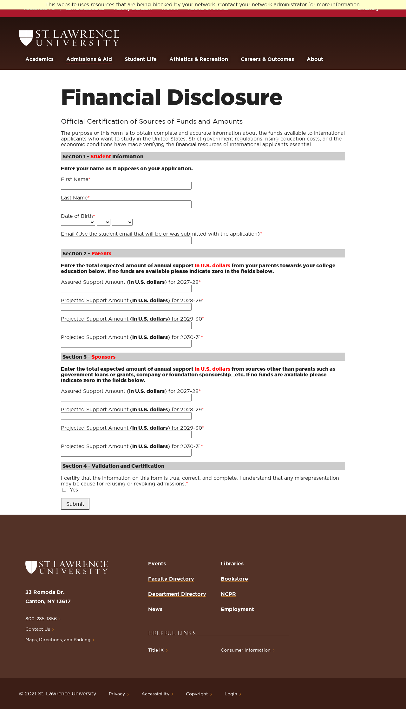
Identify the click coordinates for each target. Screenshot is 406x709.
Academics (39, 59)
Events (157, 563)
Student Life (141, 59)
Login (231, 693)
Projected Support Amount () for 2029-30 (132, 319)
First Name (75, 179)
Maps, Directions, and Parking (57, 639)
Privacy (117, 693)
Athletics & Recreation (198, 59)
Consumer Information (246, 650)
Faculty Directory (171, 579)
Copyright (197, 693)
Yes (74, 489)
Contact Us (37, 629)
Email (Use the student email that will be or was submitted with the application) (161, 234)
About (315, 59)
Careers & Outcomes (267, 59)
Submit (75, 504)
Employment (237, 609)
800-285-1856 (41, 618)
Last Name (75, 197)
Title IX (156, 650)
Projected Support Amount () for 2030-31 (132, 337)
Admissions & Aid (89, 59)
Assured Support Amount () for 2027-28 (131, 282)
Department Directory (177, 594)
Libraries (232, 563)
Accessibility (155, 693)
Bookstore (234, 579)
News (155, 609)
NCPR (228, 594)
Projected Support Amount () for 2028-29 (132, 300)
